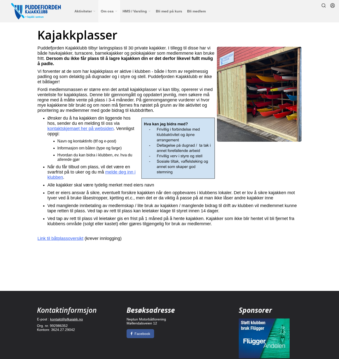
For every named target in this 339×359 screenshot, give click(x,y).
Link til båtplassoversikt (60, 238)
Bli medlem (196, 11)
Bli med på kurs (169, 11)
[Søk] (323, 5)
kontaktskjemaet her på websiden (80, 128)
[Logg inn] (332, 5)
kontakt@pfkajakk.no (66, 319)
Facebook (142, 334)
